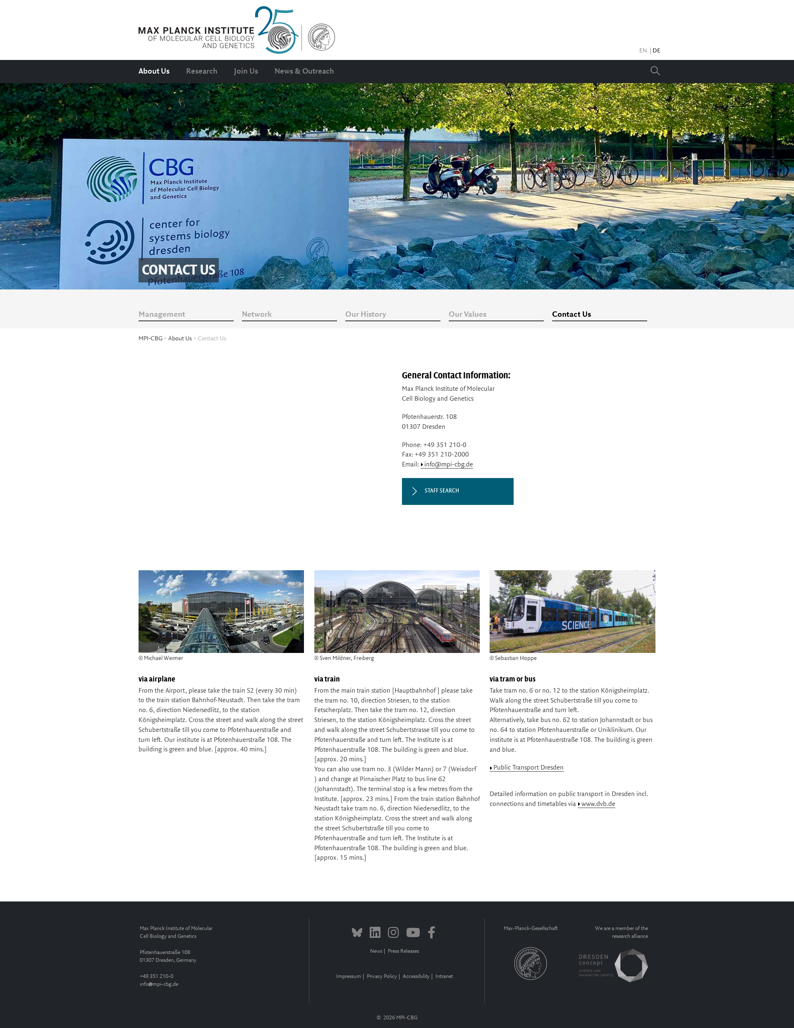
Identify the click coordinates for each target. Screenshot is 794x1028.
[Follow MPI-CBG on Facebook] (431, 934)
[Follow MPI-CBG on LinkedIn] (375, 934)
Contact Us (571, 315)
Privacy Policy (382, 976)
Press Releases (403, 951)
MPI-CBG (151, 338)
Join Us (246, 71)
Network (257, 315)
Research (202, 71)
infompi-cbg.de (159, 984)
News (376, 951)
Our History (365, 315)
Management (162, 315)
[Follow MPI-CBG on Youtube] (413, 934)
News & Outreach (304, 71)
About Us (154, 71)
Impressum (348, 976)
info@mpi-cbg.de (448, 464)
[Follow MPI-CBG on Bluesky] (357, 934)
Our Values (467, 315)
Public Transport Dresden (528, 767)
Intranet (444, 976)
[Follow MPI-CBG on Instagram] (393, 934)
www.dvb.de (598, 804)
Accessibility (416, 976)
